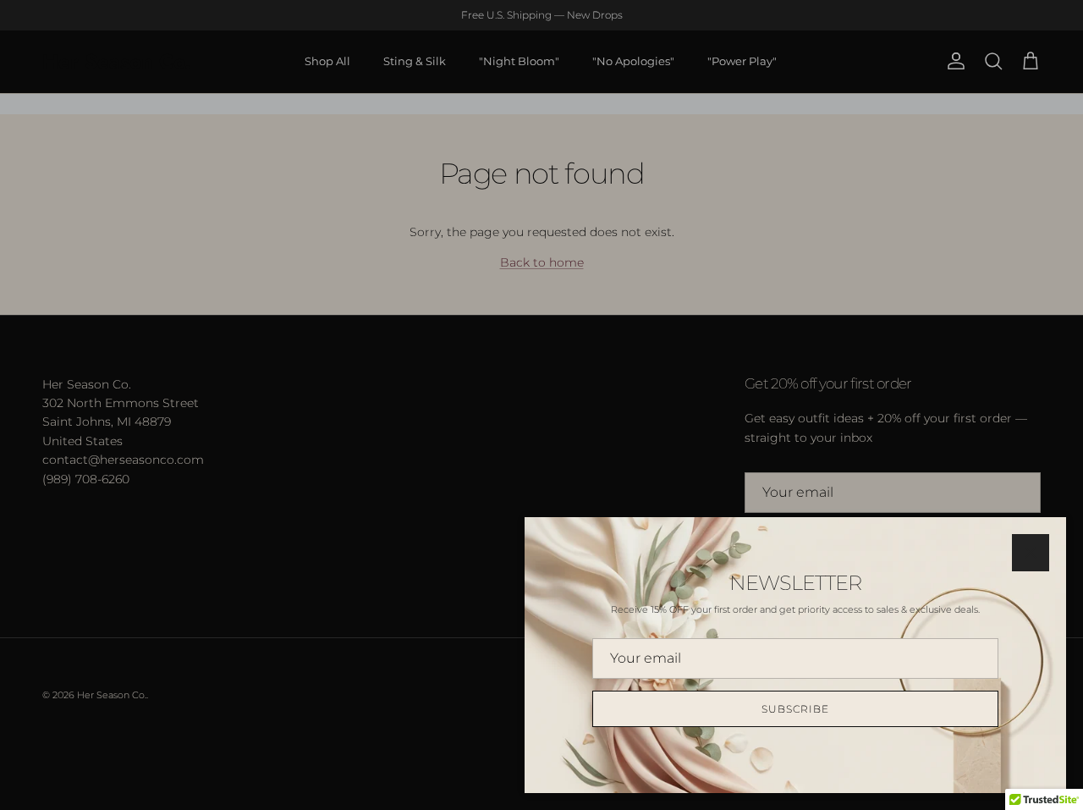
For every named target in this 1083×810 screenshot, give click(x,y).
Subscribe (795, 709)
